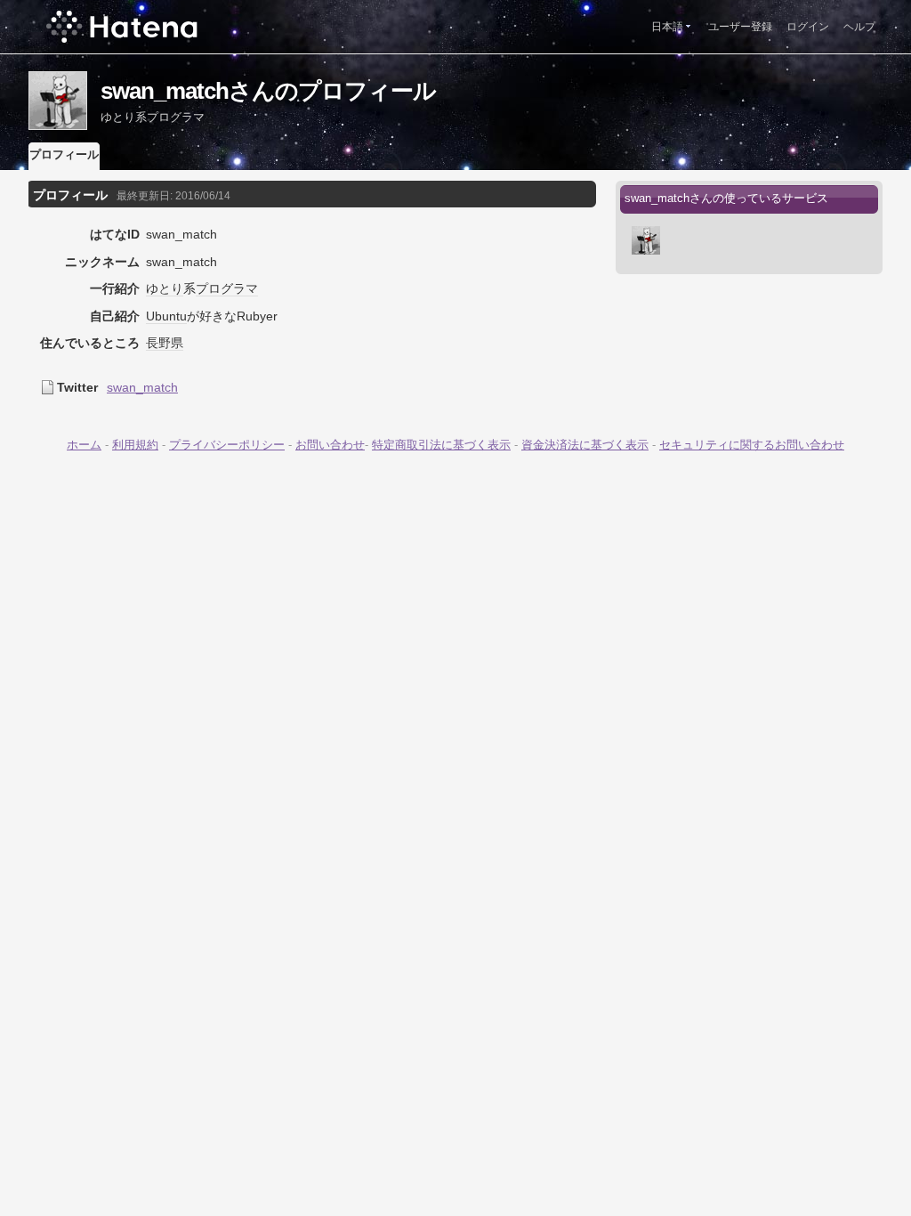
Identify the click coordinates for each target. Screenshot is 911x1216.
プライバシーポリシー (227, 444)
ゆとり (164, 288)
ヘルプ (859, 26)
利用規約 (135, 444)
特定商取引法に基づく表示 (441, 444)
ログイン (807, 26)
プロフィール (64, 154)
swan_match (142, 387)
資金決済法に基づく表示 (585, 444)
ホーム (84, 444)
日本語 (667, 26)
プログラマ (227, 288)
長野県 (164, 343)
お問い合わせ (330, 444)
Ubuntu (166, 316)
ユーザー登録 (740, 26)
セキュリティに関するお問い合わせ (751, 444)
